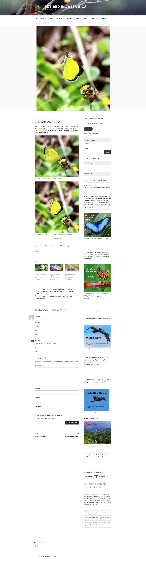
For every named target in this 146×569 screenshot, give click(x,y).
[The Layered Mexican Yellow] (57, 267)
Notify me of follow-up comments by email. (50, 415)
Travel (77, 18)
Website (38, 406)
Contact (37, 23)
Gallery (51, 18)
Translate (96, 143)
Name (37, 389)
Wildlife (40, 293)
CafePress (69, 18)
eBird (85, 512)
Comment (38, 366)
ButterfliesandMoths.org (91, 517)
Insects (53, 291)
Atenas (39, 289)
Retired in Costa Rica (66, 7)
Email (37, 397)
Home (36, 18)
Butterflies (47, 289)
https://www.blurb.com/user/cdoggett (94, 187)
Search (86, 148)
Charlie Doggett (59, 289)
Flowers (40, 291)
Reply (36, 334)
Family (85, 18)
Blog (42, 18)
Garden (47, 291)
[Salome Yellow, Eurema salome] (41, 267)
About (103, 18)
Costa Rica (71, 289)
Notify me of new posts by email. (47, 418)
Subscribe (88, 129)
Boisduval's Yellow (50, 296)
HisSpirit (94, 18)
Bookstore (59, 18)
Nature (59, 291)
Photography (68, 291)
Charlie (54, 119)
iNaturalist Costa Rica (90, 522)
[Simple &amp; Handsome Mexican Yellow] (72, 267)
